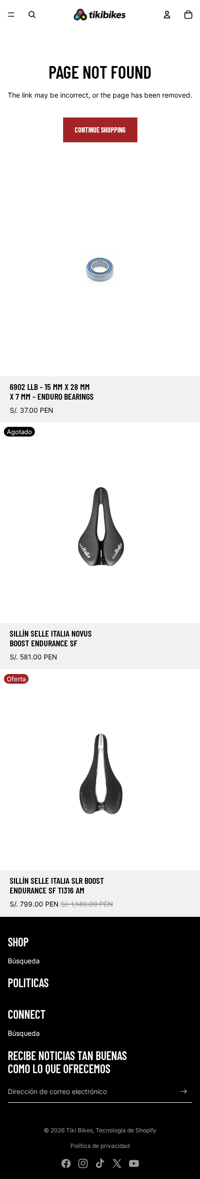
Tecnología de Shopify (126, 1130)
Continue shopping (100, 130)
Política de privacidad (100, 1145)
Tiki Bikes (79, 1130)
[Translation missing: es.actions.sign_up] (183, 1091)
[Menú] (11, 14)
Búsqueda (24, 961)
